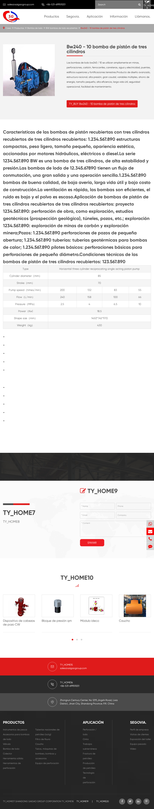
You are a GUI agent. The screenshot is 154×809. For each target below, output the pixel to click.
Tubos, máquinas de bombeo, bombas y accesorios (46, 753)
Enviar (92, 542)
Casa (8, 28)
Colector (7, 753)
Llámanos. (142, 16)
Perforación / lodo (90, 732)
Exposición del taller (140, 739)
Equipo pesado (138, 744)
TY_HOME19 (82, 801)
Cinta (86, 739)
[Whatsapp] (150, 524)
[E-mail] (150, 531)
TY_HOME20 (102, 801)
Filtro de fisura (42, 739)
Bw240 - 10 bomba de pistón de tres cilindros (103, 28)
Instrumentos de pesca (15, 729)
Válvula (7, 744)
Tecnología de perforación (89, 777)
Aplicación (95, 16)
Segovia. (73, 16)
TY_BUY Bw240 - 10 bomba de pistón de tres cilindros (102, 103)
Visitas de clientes (139, 734)
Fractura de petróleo (89, 756)
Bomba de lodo (34, 28)
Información (119, 16)
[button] (72, 639)
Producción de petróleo (89, 765)
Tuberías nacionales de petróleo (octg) (47, 732)
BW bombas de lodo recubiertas (61, 28)
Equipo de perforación (47, 763)
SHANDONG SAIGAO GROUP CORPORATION (38, 801)
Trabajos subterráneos (90, 746)
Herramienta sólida (13, 758)
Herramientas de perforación (12, 765)
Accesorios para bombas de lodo (16, 737)
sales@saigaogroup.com (20, 4)
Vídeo (133, 748)
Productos (51, 16)
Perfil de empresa (139, 729)
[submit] (139, 4)
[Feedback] (150, 546)
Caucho (39, 744)
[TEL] (150, 539)
